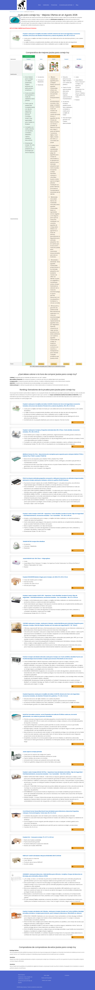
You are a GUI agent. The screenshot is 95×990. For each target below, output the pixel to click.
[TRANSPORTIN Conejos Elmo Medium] (41, 67)
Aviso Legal (46, 975)
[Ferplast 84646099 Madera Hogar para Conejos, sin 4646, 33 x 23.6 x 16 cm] (16, 581)
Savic (41, 59)
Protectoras (54, 5)
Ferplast (29, 59)
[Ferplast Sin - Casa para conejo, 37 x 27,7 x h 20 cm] (16, 841)
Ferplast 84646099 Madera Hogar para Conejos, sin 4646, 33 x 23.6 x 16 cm (45, 577)
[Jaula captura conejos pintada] (16, 756)
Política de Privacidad (46, 978)
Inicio (39, 5)
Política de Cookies (46, 980)
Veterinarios (46, 5)
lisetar (53, 59)
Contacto (67, 975)
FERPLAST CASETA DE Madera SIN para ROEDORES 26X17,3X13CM (42, 855)
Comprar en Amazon (78, 46)
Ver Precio (28, 364)
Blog (77, 5)
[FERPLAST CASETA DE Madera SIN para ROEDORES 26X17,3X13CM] (16, 860)
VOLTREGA (79, 59)
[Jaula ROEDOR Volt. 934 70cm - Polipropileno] (79, 67)
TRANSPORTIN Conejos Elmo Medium (34, 541)
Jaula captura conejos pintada (32, 751)
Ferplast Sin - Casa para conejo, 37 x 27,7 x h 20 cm (38, 837)
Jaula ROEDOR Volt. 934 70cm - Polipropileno (36, 558)
